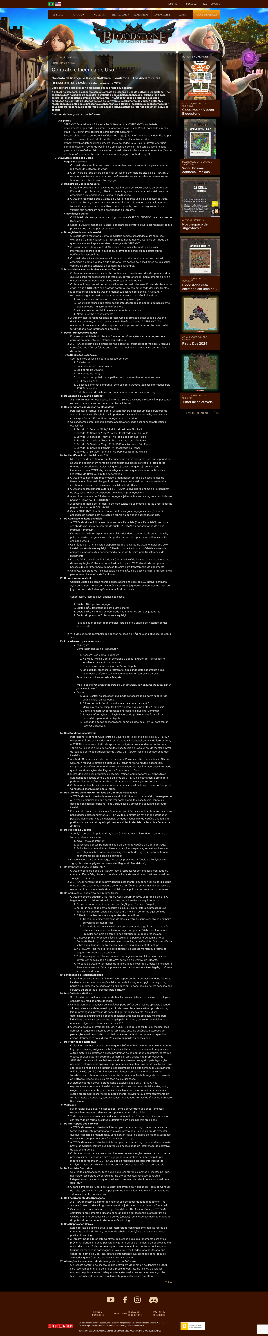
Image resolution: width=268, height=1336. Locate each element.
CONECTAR (191, 4)
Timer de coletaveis (197, 402)
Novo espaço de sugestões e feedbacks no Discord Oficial (199, 226)
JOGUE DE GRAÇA (206, 14)
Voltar (168, 1282)
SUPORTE (215, 4)
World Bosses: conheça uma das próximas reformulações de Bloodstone (196, 170)
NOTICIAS (100, 14)
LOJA (182, 14)
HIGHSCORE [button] (119, 14)
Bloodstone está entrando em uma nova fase (200, 287)
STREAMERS (141, 14)
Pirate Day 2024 (194, 343)
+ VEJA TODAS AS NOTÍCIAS (203, 413)
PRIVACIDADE (120, 1313)
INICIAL (58, 14)
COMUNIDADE (162, 14)
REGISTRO (172, 4)
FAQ (205, 4)
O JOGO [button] (78, 14)
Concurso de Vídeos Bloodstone (198, 111)
